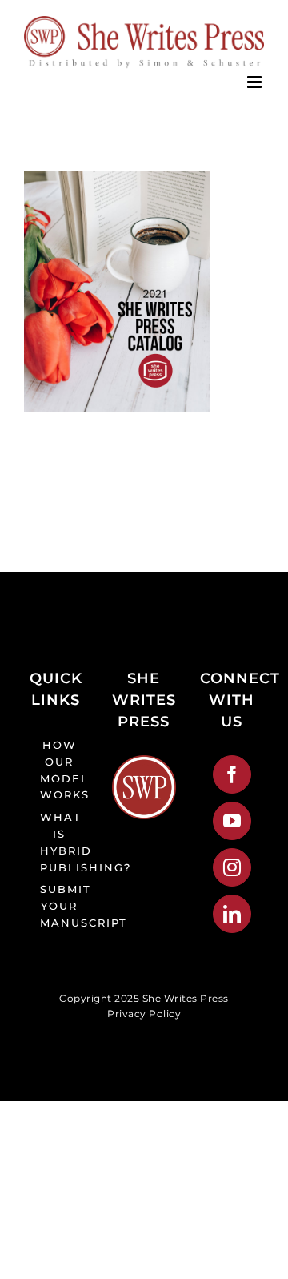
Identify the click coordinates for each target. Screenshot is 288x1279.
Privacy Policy (144, 1014)
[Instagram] (232, 867)
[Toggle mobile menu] (256, 82)
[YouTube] (232, 821)
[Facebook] (232, 774)
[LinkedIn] (232, 914)
